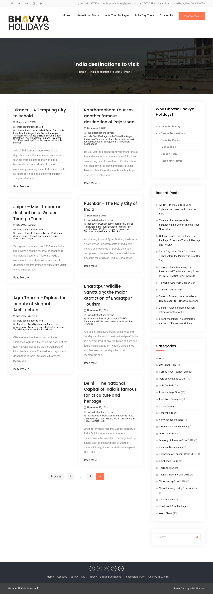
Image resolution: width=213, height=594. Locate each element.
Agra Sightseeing (37, 324)
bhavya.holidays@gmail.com (121, 3)
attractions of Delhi (97, 415)
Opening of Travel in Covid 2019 (176, 440)
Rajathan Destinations (171, 447)
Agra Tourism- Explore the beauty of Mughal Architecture (40, 304)
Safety (74, 576)
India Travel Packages (46, 133)
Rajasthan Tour (21, 138)
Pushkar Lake (91, 229)
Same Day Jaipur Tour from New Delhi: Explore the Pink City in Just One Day (180, 256)
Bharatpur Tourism (97, 318)
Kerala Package (167, 406)
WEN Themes (197, 588)
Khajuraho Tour (167, 412)
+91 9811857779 (90, 3)
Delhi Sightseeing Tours (120, 415)
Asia (161, 358)
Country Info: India (158, 576)
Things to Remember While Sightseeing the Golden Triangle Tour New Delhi (179, 225)
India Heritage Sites (169, 392)
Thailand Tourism (168, 467)
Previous (56, 476)
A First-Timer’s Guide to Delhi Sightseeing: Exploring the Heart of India (178, 209)
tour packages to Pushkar (107, 231)
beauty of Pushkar (97, 223)
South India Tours (168, 461)
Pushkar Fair (124, 226)
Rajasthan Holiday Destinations (45, 135)
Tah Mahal (18, 329)
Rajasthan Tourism (40, 138)
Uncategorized (167, 499)
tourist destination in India (38, 329)
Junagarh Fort (20, 135)
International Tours (87, 15)
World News (165, 513)
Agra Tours (52, 324)
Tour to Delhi (105, 418)
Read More (19, 186)
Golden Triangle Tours (28, 233)
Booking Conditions (110, 576)
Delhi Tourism (91, 418)
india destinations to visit (30, 127)
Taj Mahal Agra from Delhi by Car (177, 282)
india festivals (166, 385)
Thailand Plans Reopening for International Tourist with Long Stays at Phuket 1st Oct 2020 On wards (179, 271)
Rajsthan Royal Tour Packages (34, 140)
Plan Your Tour (191, 16)
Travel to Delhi (97, 421)
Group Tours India (55, 130)
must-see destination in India (49, 327)
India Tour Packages (117, 15)
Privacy (93, 576)
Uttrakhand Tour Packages (173, 506)
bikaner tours (24, 130)
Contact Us (167, 15)
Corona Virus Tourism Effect (175, 371)
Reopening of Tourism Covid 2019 (177, 454)
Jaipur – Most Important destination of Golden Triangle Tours (38, 212)
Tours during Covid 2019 (172, 481)
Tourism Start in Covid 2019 (174, 474)
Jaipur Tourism (21, 236)
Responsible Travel (135, 576)
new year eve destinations (173, 426)
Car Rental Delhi (167, 364)
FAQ (83, 576)
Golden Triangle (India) (171, 289)
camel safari (38, 130)
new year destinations (171, 419)
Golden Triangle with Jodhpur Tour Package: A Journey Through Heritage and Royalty (179, 240)
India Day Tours (144, 15)
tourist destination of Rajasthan (100, 141)
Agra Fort (22, 324)
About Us (62, 576)
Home (66, 15)
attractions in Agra (23, 327)
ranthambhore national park (119, 139)
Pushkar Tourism (108, 229)
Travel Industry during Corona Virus (178, 488)
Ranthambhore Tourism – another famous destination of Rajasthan (110, 116)
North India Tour (168, 433)
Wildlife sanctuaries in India (110, 321)
